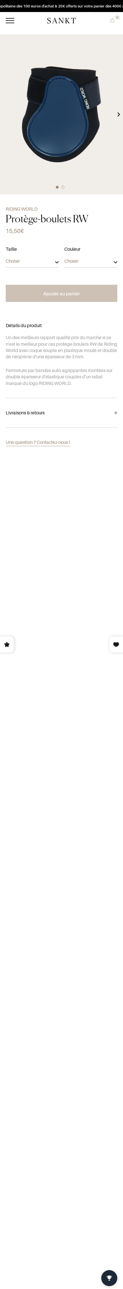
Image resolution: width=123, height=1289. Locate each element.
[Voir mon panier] (111, 20)
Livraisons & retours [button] (25, 413)
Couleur (72, 249)
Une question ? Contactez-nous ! (38, 442)
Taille (11, 249)
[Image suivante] (118, 114)
